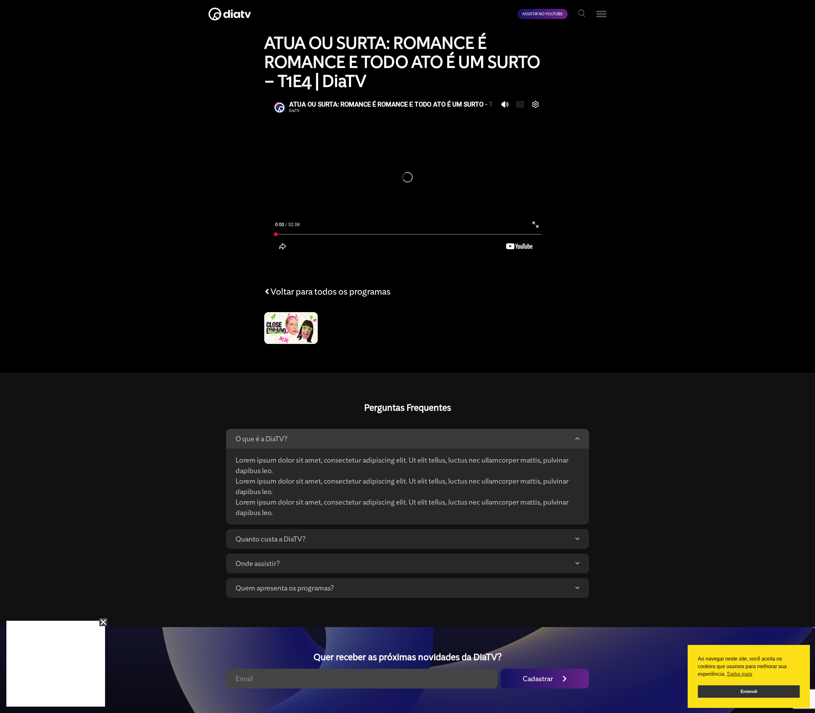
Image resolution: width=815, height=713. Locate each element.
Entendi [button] (749, 691)
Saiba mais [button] (739, 674)
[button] (103, 622)
